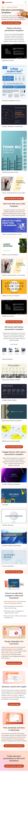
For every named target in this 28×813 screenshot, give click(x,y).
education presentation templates (13, 603)
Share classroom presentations (14, 746)
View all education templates (11, 23)
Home (2, 7)
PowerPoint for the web (14, 601)
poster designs (14, 695)
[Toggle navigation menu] (25, 2)
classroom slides (9, 647)
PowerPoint (8, 2)
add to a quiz (13, 652)
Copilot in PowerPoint (20, 690)
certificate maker (5, 654)
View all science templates (14, 572)
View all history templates (14, 447)
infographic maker (11, 649)
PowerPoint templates (12, 7)
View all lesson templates (14, 322)
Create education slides (14, 663)
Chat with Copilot (14, 704)
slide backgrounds (6, 697)
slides (14, 737)
